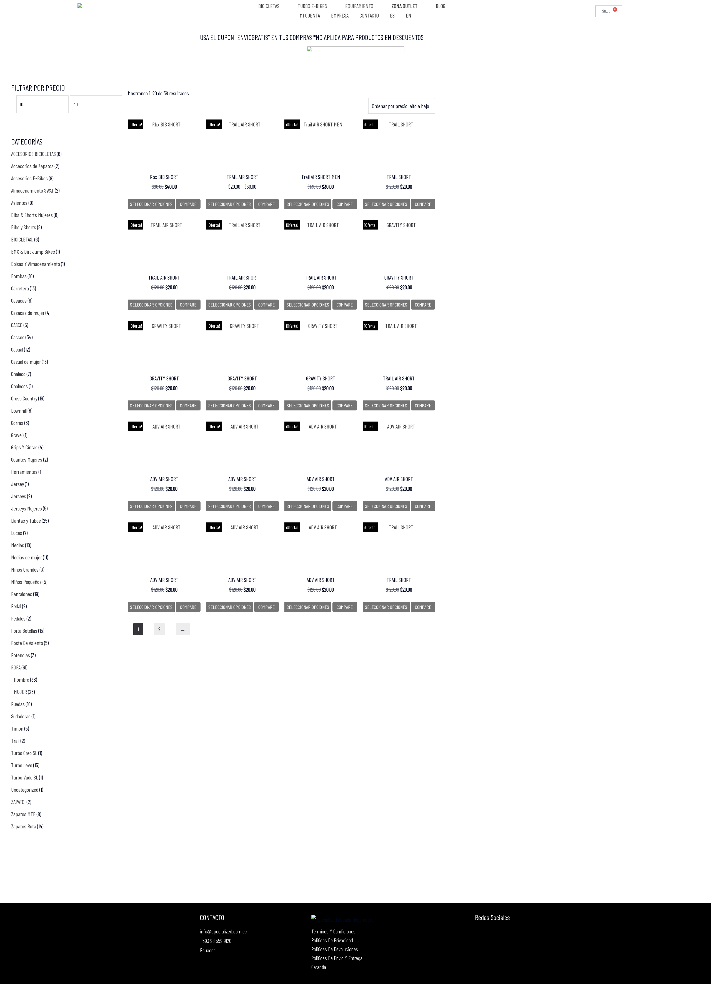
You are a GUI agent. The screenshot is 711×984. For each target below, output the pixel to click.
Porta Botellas (24, 630)
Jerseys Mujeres (26, 508)
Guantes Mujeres (26, 459)
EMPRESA (340, 15)
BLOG (440, 6)
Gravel (16, 435)
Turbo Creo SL (24, 752)
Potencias (20, 655)
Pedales (18, 618)
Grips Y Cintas (24, 447)
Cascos (17, 337)
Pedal (16, 606)
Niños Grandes (25, 569)
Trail (15, 740)
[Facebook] (479, 932)
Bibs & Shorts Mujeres (32, 214)
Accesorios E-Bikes (29, 178)
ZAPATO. (18, 801)
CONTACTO (369, 15)
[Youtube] (491, 932)
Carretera (20, 288)
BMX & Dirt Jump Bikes (33, 251)
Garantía (318, 966)
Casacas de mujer (27, 312)
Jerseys (18, 496)
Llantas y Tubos (26, 520)
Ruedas (18, 704)
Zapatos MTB (23, 814)
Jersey (17, 483)
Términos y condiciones (333, 931)
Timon (17, 728)
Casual (17, 349)
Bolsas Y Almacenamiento (35, 263)
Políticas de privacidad (332, 940)
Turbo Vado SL (24, 777)
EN (408, 15)
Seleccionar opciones (151, 204)
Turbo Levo (21, 765)
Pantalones (21, 594)
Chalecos (19, 386)
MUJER (20, 691)
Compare (188, 204)
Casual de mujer (26, 361)
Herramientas (24, 471)
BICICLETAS (268, 6)
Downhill (19, 410)
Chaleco (18, 373)
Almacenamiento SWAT (32, 190)
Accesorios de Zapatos (32, 166)
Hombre (21, 679)
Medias (17, 545)
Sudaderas (21, 716)
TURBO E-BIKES (312, 6)
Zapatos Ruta (23, 826)
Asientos (19, 202)
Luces (16, 532)
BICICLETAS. (22, 239)
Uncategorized (24, 789)
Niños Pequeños (26, 581)
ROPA (16, 667)
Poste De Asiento (27, 642)
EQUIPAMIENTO (359, 6)
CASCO (16, 325)
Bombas (19, 276)
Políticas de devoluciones (334, 949)
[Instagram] (504, 932)
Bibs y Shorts (23, 227)
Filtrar (21, 119)
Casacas (19, 300)
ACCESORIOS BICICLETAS (33, 153)
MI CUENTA (310, 15)
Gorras (17, 422)
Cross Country (24, 398)
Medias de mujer (26, 557)
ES (392, 15)
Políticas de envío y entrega (336, 958)
